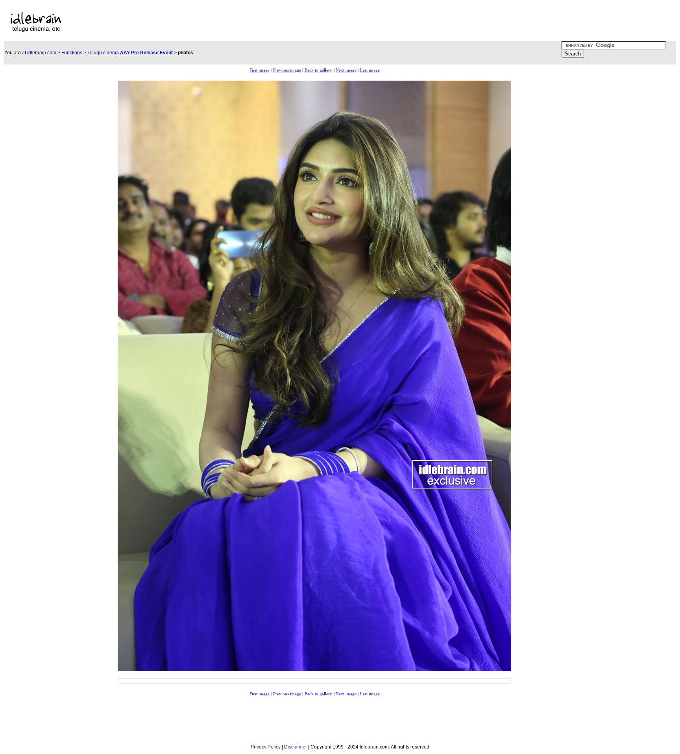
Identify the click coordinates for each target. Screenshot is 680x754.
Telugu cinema (130, 52)
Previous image (287, 70)
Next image (346, 70)
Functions (71, 52)
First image (259, 70)
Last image (370, 70)
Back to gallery (318, 70)
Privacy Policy (266, 747)
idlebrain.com (41, 52)
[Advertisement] (270, 22)
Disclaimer (295, 747)
